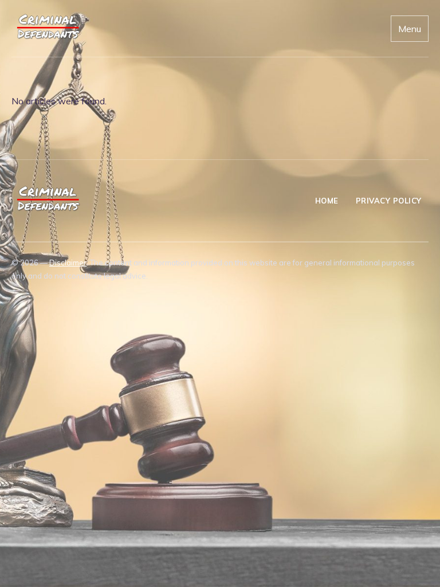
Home (327, 200)
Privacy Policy (389, 200)
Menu (409, 28)
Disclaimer (68, 262)
